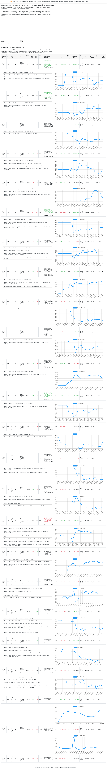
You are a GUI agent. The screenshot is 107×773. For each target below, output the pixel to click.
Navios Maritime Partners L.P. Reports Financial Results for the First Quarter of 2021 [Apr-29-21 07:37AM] (27, 685)
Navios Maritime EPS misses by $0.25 (48, 729)
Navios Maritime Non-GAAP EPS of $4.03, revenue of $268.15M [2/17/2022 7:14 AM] (23, 588)
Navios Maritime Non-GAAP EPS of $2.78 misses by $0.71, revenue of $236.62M (48, 551)
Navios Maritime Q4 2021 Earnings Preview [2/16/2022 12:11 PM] (18, 591)
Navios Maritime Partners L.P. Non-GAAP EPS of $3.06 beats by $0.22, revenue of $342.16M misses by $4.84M (48, 271)
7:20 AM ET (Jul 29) (12, 729)
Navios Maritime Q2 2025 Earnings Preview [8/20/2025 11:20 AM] (18, 160)
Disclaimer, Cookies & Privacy (51, 767)
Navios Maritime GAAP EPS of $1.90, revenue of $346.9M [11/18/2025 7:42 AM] (21, 133)
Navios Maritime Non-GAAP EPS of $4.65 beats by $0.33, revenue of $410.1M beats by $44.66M (48, 63)
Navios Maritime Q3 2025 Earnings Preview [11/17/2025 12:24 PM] (19, 131)
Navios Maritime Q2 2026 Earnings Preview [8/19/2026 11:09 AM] (18, 72)
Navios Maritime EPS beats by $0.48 (48, 699)
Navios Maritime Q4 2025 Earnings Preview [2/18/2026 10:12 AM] (18, 102)
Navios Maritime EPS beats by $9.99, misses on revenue (48, 669)
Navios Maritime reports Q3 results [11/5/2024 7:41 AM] (16, 250)
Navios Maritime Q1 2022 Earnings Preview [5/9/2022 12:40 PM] (18, 559)
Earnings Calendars (68, 1)
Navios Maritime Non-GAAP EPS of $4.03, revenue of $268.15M (48, 581)
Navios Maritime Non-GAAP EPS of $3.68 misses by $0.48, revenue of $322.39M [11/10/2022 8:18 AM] (27, 499)
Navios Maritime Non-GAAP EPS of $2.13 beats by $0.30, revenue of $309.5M (48, 426)
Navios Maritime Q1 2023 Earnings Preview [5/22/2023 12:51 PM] (18, 434)
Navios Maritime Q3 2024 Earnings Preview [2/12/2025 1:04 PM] (18, 219)
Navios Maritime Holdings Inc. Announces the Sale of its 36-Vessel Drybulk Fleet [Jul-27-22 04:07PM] (26, 541)
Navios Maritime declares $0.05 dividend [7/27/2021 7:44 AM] (18, 650)
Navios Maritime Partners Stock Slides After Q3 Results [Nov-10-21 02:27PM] (21, 632)
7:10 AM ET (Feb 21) (12, 458)
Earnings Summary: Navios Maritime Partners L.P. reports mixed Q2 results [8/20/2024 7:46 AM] (25, 286)
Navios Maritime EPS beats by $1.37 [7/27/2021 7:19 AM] (16, 647)
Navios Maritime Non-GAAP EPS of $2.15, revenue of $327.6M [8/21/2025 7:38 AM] (22, 163)
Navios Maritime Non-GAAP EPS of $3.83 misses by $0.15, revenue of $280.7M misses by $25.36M (48, 520)
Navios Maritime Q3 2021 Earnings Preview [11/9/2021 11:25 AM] (18, 618)
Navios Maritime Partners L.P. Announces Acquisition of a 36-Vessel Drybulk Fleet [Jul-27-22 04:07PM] (27, 538)
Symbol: (3, 41)
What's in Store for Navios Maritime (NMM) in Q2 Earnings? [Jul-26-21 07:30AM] (22, 653)
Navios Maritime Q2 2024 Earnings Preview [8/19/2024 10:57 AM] (18, 279)
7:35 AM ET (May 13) (12, 759)
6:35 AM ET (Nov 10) (12, 489)
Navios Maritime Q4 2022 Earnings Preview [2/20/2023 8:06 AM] (18, 466)
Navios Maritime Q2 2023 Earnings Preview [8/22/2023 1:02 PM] (18, 403)
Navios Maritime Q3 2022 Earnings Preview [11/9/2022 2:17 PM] (18, 496)
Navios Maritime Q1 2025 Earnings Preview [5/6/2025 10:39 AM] (18, 189)
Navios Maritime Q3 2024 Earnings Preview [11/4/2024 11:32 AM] (18, 247)
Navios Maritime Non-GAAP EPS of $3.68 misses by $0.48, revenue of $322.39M (48, 489)
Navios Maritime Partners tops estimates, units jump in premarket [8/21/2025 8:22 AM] (23, 166)
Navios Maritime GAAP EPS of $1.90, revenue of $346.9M (48, 124)
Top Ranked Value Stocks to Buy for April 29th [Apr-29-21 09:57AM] (19, 687)
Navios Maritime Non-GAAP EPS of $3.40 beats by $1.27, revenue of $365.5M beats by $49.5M (48, 95)
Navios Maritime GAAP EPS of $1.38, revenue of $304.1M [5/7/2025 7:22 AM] (21, 191)
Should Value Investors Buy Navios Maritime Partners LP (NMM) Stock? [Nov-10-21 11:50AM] (24, 630)
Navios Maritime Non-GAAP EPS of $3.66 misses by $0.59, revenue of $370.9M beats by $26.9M (48, 457)
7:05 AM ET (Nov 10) (12, 611)
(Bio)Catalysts (77, 1)
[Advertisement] (53, 27)
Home (13, 1)
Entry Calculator (54, 1)
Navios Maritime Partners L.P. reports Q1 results (48, 301)
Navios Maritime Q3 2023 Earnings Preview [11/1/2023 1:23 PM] (18, 371)
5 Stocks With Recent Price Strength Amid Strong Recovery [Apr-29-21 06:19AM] (22, 682)
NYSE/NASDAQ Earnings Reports (41, 1)
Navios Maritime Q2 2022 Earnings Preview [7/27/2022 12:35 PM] (18, 528)
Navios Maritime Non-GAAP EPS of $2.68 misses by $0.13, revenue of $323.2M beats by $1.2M (48, 363)
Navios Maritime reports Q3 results (47, 241)
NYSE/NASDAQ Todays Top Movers (24, 1)
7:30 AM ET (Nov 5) (12, 700)
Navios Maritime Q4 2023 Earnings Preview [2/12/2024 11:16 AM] (18, 339)
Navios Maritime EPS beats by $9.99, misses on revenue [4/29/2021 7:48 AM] (21, 677)
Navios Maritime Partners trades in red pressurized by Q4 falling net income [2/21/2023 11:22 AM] (25, 472)
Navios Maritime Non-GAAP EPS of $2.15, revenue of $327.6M (48, 153)
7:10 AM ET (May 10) (12, 552)
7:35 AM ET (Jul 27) (12, 641)
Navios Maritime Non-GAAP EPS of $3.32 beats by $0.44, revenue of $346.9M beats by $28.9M (48, 395)
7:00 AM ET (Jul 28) (12, 521)
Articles (61, 1)
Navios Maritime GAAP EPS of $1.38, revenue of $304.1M (48, 182)
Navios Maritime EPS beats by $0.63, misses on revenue (48, 611)
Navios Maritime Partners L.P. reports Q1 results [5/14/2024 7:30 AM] (19, 308)
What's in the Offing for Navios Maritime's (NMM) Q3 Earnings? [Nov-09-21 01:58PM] (23, 623)
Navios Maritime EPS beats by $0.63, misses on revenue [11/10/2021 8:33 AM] (21, 620)
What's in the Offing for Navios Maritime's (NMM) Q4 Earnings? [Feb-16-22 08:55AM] (23, 597)
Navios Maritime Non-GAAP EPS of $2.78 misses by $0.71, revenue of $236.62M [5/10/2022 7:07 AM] (26, 561)
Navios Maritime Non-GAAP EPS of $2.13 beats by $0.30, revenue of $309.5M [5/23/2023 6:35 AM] (26, 436)
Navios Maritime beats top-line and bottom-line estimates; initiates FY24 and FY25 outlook (48, 331)
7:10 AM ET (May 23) (12, 427)
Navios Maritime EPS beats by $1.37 (48, 640)
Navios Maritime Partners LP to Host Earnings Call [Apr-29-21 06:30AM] (20, 679)
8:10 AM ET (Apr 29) (12, 670)
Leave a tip (84, 1)
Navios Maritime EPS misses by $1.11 (48, 758)
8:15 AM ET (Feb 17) (12, 582)
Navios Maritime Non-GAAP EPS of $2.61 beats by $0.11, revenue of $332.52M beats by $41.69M (48, 212)
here (16, 43)
